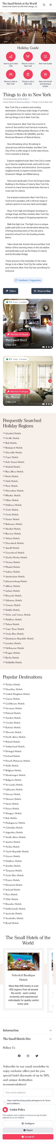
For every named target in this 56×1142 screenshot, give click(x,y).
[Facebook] (19, 1055)
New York (11, 345)
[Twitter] (37, 1055)
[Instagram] (28, 1055)
